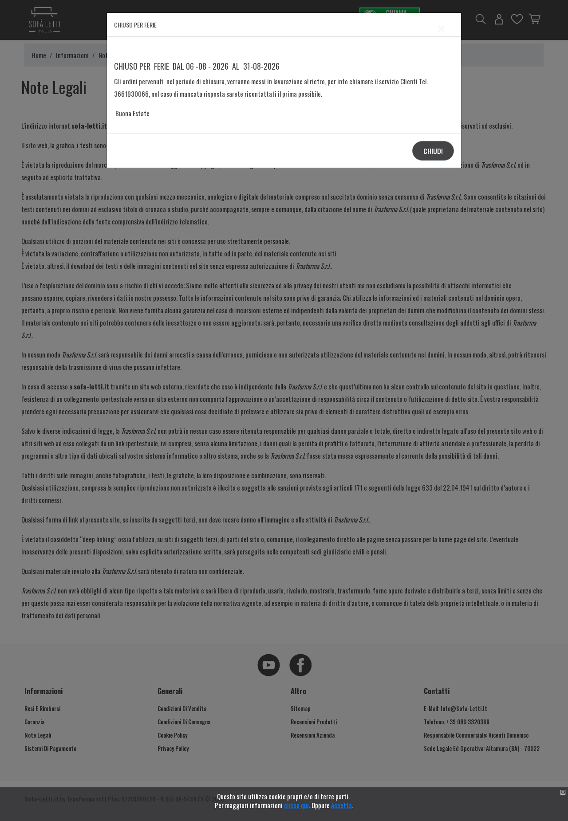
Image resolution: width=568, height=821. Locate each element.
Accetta (341, 805)
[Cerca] (408, 401)
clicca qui (296, 805)
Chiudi (433, 151)
